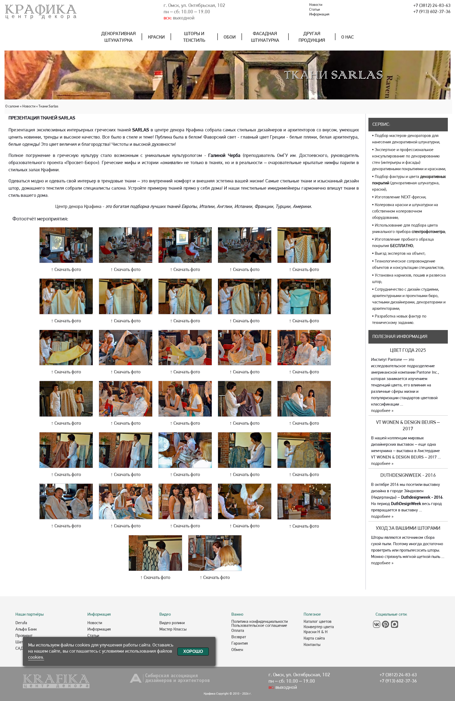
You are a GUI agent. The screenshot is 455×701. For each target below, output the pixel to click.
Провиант (23, 636)
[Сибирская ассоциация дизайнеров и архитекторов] (170, 682)
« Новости (27, 107)
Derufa (21, 623)
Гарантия (239, 643)
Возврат (238, 637)
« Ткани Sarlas (47, 107)
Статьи (314, 10)
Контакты (312, 645)
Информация (319, 14)
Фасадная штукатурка (265, 37)
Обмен (237, 650)
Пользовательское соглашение (259, 626)
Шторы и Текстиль (194, 37)
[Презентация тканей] (66, 261)
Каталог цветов (317, 622)
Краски (156, 37)
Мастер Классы (172, 629)
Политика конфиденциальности (259, 622)
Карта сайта (314, 638)
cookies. (36, 657)
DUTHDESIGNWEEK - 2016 (408, 475)
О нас (347, 37)
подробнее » (382, 411)
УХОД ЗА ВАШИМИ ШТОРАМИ (408, 528)
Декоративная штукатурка (118, 37)
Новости (315, 5)
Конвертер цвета (319, 627)
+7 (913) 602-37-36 (431, 11)
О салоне (12, 107)
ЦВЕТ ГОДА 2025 (408, 350)
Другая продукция (312, 37)
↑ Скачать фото (66, 269)
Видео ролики (172, 623)
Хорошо (193, 651)
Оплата (237, 631)
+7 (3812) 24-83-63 (431, 5)
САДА (20, 648)
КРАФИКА (41, 9)
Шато (20, 642)
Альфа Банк (26, 629)
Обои (230, 37)
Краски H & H (316, 632)
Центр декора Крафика (78, 206)
